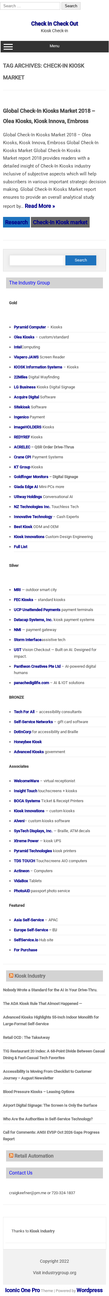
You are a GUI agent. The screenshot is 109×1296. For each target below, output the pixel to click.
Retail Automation (34, 1156)
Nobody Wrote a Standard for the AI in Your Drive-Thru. (50, 990)
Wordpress (90, 1290)
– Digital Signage (46, 476)
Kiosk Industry (30, 976)
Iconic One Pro (22, 1290)
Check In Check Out (54, 23)
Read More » (40, 206)
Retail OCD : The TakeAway (26, 1037)
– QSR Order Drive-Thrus (44, 447)
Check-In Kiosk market (60, 222)
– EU (35, 930)
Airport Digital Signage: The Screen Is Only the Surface (50, 1105)
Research (16, 222)
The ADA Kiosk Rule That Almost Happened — (42, 1003)
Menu (54, 46)
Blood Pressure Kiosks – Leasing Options (38, 1091)
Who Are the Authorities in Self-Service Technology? (48, 1119)
